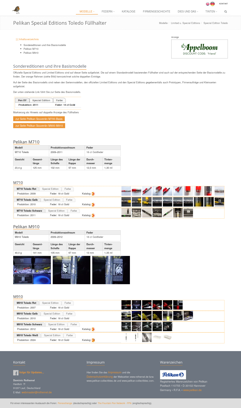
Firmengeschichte (156, 11)
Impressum (114, 372)
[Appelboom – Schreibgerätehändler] (199, 49)
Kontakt (223, 3)
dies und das (187, 11)
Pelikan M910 (31, 52)
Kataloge (128, 11)
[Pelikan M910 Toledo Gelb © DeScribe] (126, 315)
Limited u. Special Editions (185, 23)
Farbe (68, 189)
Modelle (86, 11)
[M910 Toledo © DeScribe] (32, 270)
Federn (107, 11)
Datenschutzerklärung (100, 376)
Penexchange (65, 403)
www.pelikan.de (192, 390)
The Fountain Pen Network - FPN (114, 403)
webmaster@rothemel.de (37, 392)
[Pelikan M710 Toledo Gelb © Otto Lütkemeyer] (126, 202)
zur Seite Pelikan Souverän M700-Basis (39, 119)
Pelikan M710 (31, 49)
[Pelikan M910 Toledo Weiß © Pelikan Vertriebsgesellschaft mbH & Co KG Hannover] (126, 337)
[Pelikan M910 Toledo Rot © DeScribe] (126, 305)
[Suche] (226, 11)
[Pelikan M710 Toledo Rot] (126, 191)
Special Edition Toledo (216, 23)
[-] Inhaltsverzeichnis (27, 39)
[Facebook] (15, 372)
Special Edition (50, 189)
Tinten (210, 11)
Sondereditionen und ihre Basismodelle (45, 45)
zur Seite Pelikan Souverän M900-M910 (39, 125)
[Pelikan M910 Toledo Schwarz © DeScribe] (126, 326)
